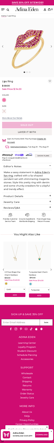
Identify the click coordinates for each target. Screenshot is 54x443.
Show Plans (43, 156)
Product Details (13, 196)
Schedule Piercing (27, 355)
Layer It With (27, 132)
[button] (50, 81)
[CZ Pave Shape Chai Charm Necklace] (14, 256)
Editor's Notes (12, 166)
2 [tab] (27, 72)
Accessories (27, 359)
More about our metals (12, 118)
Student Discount (27, 351)
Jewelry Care (12, 202)
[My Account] (45, 10)
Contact (27, 377)
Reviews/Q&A (12, 208)
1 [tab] (24, 72)
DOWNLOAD (42, 435)
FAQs (27, 416)
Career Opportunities (27, 424)
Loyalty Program (27, 347)
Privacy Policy (27, 420)
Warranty (27, 389)
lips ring (8, 175)
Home (3, 16)
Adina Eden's (42, 172)
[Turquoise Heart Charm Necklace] (39, 256)
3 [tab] (29, 72)
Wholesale (27, 373)
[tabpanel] (27, 47)
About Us (27, 412)
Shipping (27, 381)
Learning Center (27, 343)
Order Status (27, 393)
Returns (27, 385)
